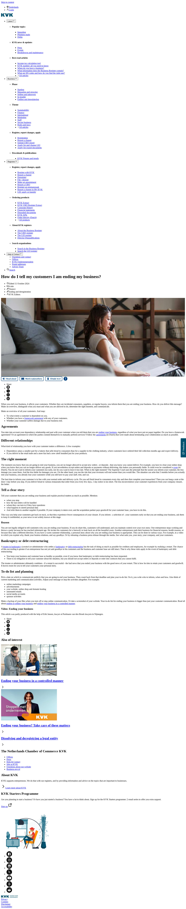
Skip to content (7, 2)
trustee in (12, 547)
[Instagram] (9, 862)
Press (9, 759)
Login (11, 10)
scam (175, 467)
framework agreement (33, 418)
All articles (23, 75)
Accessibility (6, 906)
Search (12, 270)
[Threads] (9, 886)
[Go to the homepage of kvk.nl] (7, 16)
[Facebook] (9, 856)
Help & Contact (13, 762)
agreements (101, 435)
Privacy (4, 899)
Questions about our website (19, 767)
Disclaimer (5, 904)
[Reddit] (9, 892)
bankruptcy (60, 547)
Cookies (4, 902)
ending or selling (19, 603)
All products (24, 220)
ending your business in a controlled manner (56, 603)
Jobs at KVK (12, 764)
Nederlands (14, 7)
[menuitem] (96, 7)
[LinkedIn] (9, 868)
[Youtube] (9, 880)
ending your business (108, 432)
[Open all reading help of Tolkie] (65, 379)
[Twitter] (9, 874)
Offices (10, 757)
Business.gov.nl (13, 769)
